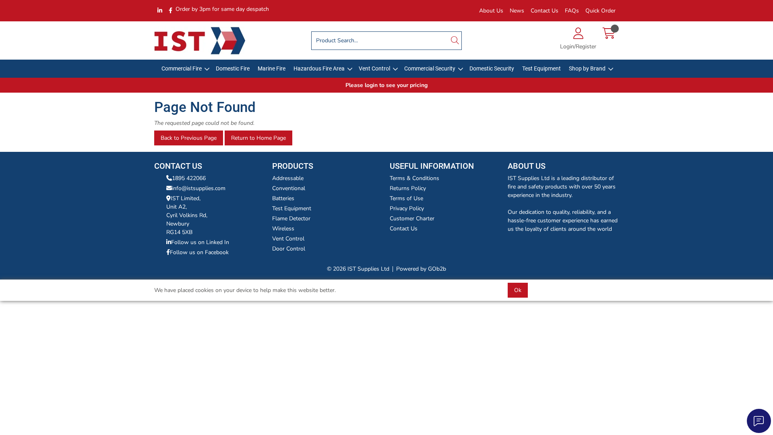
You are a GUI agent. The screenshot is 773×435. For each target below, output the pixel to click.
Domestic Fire (233, 68)
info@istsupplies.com (198, 188)
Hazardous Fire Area (319, 68)
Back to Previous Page (189, 138)
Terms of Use (406, 198)
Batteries (283, 198)
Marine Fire (271, 68)
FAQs (572, 10)
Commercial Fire (181, 68)
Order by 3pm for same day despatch (222, 9)
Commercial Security (429, 68)
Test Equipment (541, 68)
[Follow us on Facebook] (170, 10)
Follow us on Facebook (199, 252)
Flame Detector (291, 218)
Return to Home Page (258, 138)
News (517, 10)
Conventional (288, 188)
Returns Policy (408, 188)
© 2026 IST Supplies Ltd (358, 269)
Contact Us (544, 10)
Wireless (283, 228)
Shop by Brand (587, 68)
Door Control (288, 249)
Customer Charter (412, 218)
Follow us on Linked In (200, 242)
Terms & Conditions (414, 178)
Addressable (288, 178)
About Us (491, 10)
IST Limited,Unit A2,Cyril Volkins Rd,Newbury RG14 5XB (186, 215)
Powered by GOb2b (421, 269)
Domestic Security (491, 68)
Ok (517, 290)
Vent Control (374, 68)
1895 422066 (189, 178)
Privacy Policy (407, 208)
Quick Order (600, 10)
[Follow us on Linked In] (159, 10)
